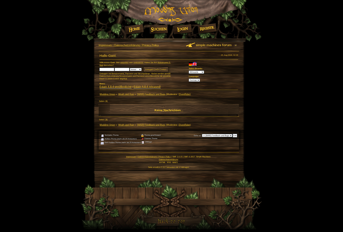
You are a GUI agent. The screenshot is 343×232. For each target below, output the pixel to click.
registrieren (138, 62)
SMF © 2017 (189, 157)
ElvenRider (184, 94)
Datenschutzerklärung (168, 159)
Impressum (105, 45)
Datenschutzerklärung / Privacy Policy (136, 45)
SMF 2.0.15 (177, 157)
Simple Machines (203, 157)
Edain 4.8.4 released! (147, 86)
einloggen (124, 62)
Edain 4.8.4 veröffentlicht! (115, 86)
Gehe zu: (198, 136)
